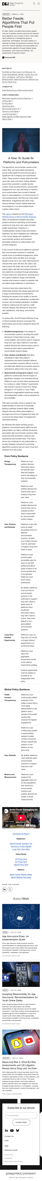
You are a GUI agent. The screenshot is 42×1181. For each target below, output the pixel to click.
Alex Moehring (6, 72)
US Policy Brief (7, 101)
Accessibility (8, 1158)
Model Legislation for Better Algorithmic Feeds (16, 117)
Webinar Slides (7, 119)
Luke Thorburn (20, 77)
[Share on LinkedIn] (4, 889)
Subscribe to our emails (21, 1107)
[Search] (34, 4)
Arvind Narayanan (26, 72)
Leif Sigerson (11, 77)
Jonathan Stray (29, 74)
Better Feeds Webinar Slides (21, 874)
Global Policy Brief (8, 106)
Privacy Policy (9, 1155)
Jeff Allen (21, 74)
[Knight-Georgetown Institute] (12, 4)
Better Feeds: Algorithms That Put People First (17, 98)
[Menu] (38, 4)
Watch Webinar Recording (21, 877)
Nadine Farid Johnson (21, 79)
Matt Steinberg (17, 1094)
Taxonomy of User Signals (10, 111)
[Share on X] (10, 889)
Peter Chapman (7, 1094)
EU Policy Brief (7, 103)
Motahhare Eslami (7, 79)
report (8, 214)
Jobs (7, 1140)
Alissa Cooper (16, 72)
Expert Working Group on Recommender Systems (17, 90)
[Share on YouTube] (12, 1130)
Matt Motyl (29, 77)
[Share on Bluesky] (17, 1130)
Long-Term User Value (9, 114)
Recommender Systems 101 (11, 109)
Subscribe (21, 1122)
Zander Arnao (12, 82)
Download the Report (21, 834)
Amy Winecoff (6, 956)
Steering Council (11, 1150)
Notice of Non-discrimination (14, 1161)
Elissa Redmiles (12, 74)
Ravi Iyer (4, 82)
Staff (6, 1146)
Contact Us (9, 1136)
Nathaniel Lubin (33, 79)
